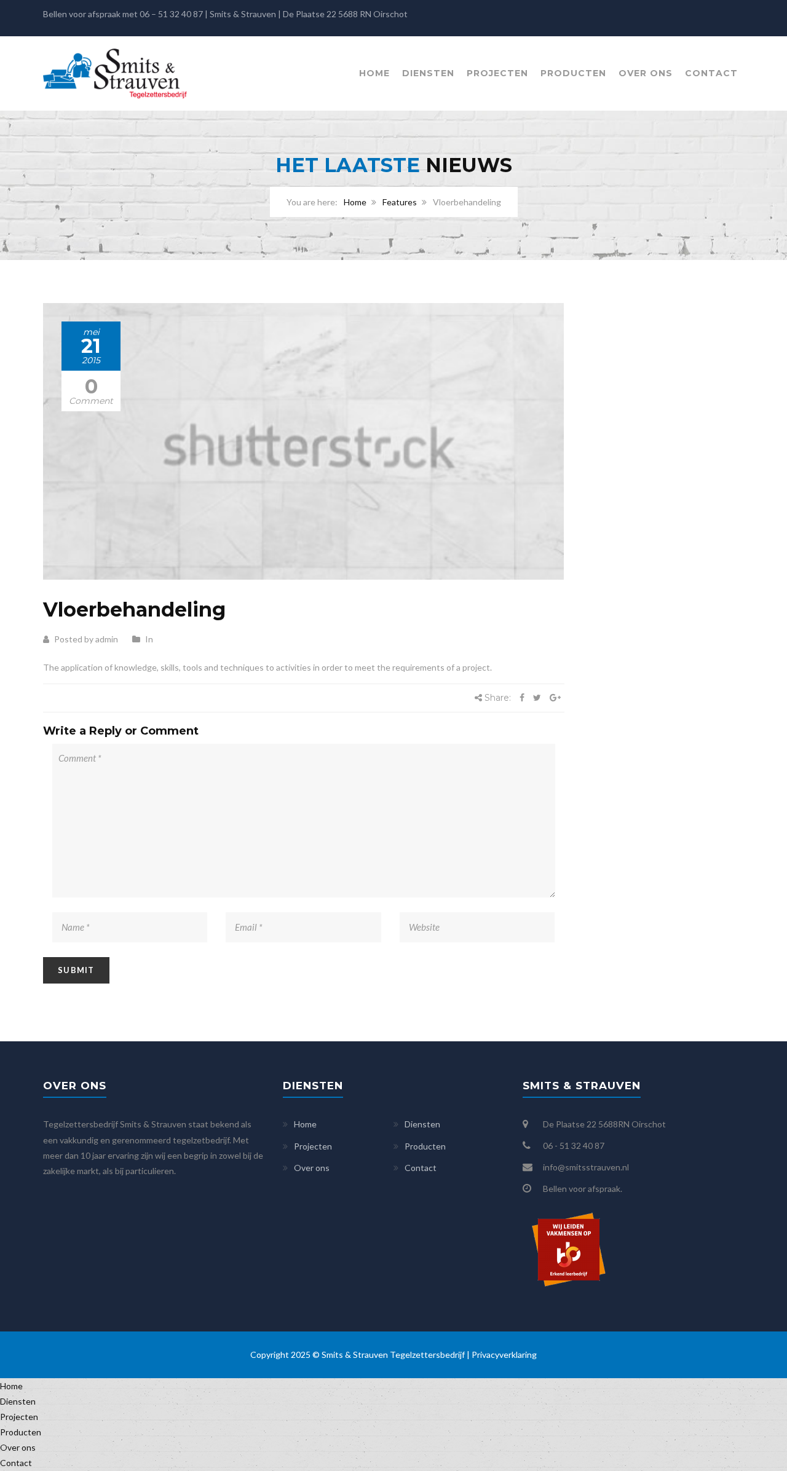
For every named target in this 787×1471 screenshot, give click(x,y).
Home (374, 73)
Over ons (646, 73)
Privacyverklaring (504, 1354)
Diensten (428, 73)
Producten (573, 73)
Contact (711, 73)
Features (399, 202)
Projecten (497, 73)
